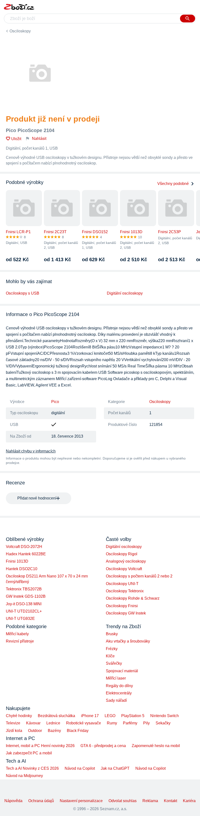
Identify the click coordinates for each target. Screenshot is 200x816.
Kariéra (189, 801)
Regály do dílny (119, 686)
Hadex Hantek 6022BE (26, 554)
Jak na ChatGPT (115, 768)
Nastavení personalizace (81, 801)
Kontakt (170, 801)
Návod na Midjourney (24, 776)
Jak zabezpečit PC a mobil (29, 753)
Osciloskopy (20, 31)
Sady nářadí (116, 700)
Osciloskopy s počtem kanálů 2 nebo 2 (139, 576)
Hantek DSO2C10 (21, 569)
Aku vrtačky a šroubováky (128, 641)
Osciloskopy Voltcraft (124, 569)
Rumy (112, 723)
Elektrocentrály (119, 693)
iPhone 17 (90, 716)
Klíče (110, 656)
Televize (13, 723)
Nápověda (13, 801)
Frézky (112, 649)
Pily (146, 723)
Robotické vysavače (83, 723)
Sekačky (163, 723)
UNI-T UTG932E (20, 618)
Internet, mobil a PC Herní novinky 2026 (40, 746)
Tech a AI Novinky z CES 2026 (32, 768)
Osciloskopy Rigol (121, 554)
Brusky (112, 634)
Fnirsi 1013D (17, 561)
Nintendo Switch (164, 716)
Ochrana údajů (41, 801)
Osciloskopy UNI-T (122, 584)
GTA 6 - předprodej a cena (103, 746)
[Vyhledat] (187, 18)
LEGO (110, 716)
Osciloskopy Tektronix (125, 591)
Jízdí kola (14, 731)
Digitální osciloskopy (125, 293)
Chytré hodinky (19, 716)
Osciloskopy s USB (22, 293)
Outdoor (35, 731)
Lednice (53, 723)
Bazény (54, 731)
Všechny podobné (173, 184)
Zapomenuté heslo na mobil (156, 746)
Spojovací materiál (122, 671)
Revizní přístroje (20, 641)
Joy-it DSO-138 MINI (23, 604)
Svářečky (114, 663)
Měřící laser (116, 678)
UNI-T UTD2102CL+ (24, 611)
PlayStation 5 (132, 716)
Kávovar (33, 723)
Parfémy (130, 723)
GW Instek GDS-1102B (26, 596)
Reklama (150, 801)
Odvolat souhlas (123, 801)
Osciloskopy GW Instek (126, 613)
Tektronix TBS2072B (24, 589)
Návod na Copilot (80, 768)
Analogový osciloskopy (126, 561)
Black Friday (78, 731)
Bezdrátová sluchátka (56, 716)
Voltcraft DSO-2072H (24, 547)
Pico (55, 402)
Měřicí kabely (17, 634)
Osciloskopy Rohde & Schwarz (133, 598)
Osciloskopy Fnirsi (122, 606)
